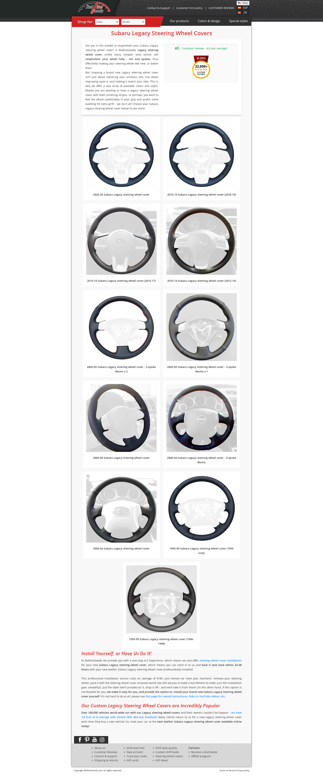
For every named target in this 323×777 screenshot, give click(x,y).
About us (100, 748)
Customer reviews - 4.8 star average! (204, 48)
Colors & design (209, 21)
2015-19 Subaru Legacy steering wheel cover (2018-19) (201, 194)
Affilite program (201, 756)
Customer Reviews (105, 752)
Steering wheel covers (169, 756)
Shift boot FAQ (135, 748)
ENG (245, 2)
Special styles (238, 21)
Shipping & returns (106, 760)
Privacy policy (242, 770)
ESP (245, 7)
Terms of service (227, 770)
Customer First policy (189, 8)
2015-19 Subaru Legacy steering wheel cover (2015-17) (121, 280)
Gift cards (133, 760)
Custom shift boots (167, 752)
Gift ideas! (162, 760)
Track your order (137, 756)
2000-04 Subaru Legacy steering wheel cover (121, 548)
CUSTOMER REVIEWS (221, 8)
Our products (179, 21)
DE (245, 12)
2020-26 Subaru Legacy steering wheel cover (121, 194)
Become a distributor (204, 752)
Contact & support (105, 756)
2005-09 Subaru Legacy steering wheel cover (121, 458)
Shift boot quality (166, 748)
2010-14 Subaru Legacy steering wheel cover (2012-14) (201, 280)
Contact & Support (158, 8)
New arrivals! (135, 752)
